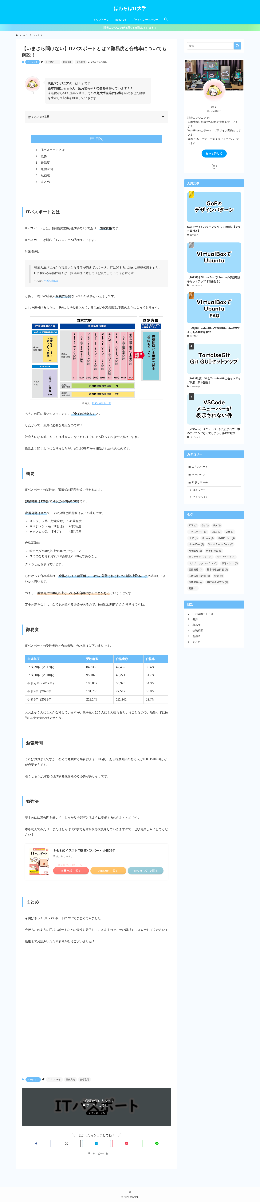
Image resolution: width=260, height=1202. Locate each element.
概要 (44, 156)
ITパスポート (52, 62)
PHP (193, 538)
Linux (216, 531)
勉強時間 (47, 169)
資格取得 (81, 62)
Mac (230, 531)
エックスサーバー (200, 557)
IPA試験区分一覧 (101, 403)
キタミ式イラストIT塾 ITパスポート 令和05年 (84, 850)
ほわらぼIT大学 (130, 8)
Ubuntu (208, 538)
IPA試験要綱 (51, 280)
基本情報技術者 (217, 569)
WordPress (214, 550)
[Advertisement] (96, 1038)
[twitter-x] (214, 166)
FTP (193, 525)
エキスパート (200, 466)
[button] (36, 1143)
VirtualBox (196, 544)
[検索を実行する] (237, 46)
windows (195, 550)
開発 (193, 588)
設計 (218, 575)
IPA (217, 525)
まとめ (45, 181)
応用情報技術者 (199, 575)
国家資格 (67, 62)
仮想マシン (230, 563)
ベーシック (32, 62)
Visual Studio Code (220, 544)
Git (205, 525)
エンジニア (199, 490)
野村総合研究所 (217, 582)
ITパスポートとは (53, 149)
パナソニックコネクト (203, 563)
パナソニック (226, 557)
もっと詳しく (214, 153)
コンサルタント (202, 497)
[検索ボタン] (166, 19)
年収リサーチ (200, 482)
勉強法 (45, 175)
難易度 (45, 162)
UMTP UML (226, 538)
